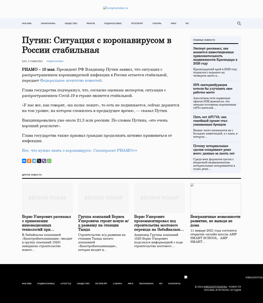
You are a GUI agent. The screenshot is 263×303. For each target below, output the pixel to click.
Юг (187, 23)
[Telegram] (34, 161)
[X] (39, 161)
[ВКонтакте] (24, 161)
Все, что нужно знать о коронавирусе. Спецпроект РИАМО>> (79, 150)
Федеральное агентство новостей (71, 80)
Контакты (174, 283)
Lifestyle (65, 283)
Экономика (48, 23)
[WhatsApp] (49, 161)
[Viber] (44, 161)
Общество (71, 23)
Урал (173, 23)
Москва (26, 23)
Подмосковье (113, 23)
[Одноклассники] (29, 161)
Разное (91, 23)
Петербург (137, 23)
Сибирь (156, 23)
